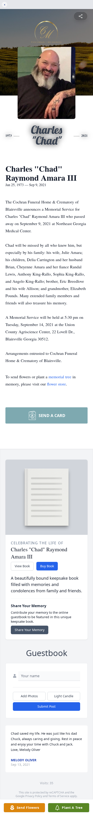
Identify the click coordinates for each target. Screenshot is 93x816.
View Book (22, 566)
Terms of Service (58, 796)
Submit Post (46, 706)
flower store (56, 384)
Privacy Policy (33, 796)
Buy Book (47, 566)
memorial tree (60, 376)
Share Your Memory (29, 630)
